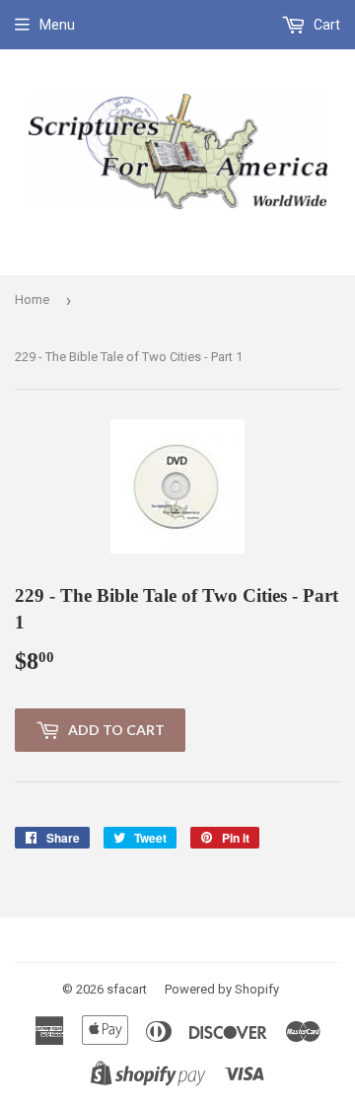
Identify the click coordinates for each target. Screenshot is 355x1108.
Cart (325, 25)
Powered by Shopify (222, 989)
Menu (57, 25)
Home (32, 299)
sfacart (126, 989)
